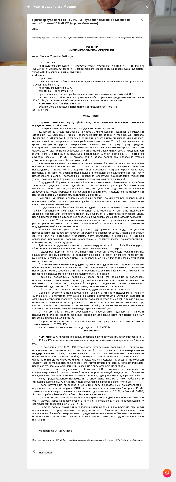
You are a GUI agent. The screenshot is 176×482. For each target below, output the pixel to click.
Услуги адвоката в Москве (54, 7)
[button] (142, 20)
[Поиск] (147, 7)
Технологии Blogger (89, 474)
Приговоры (45, 452)
